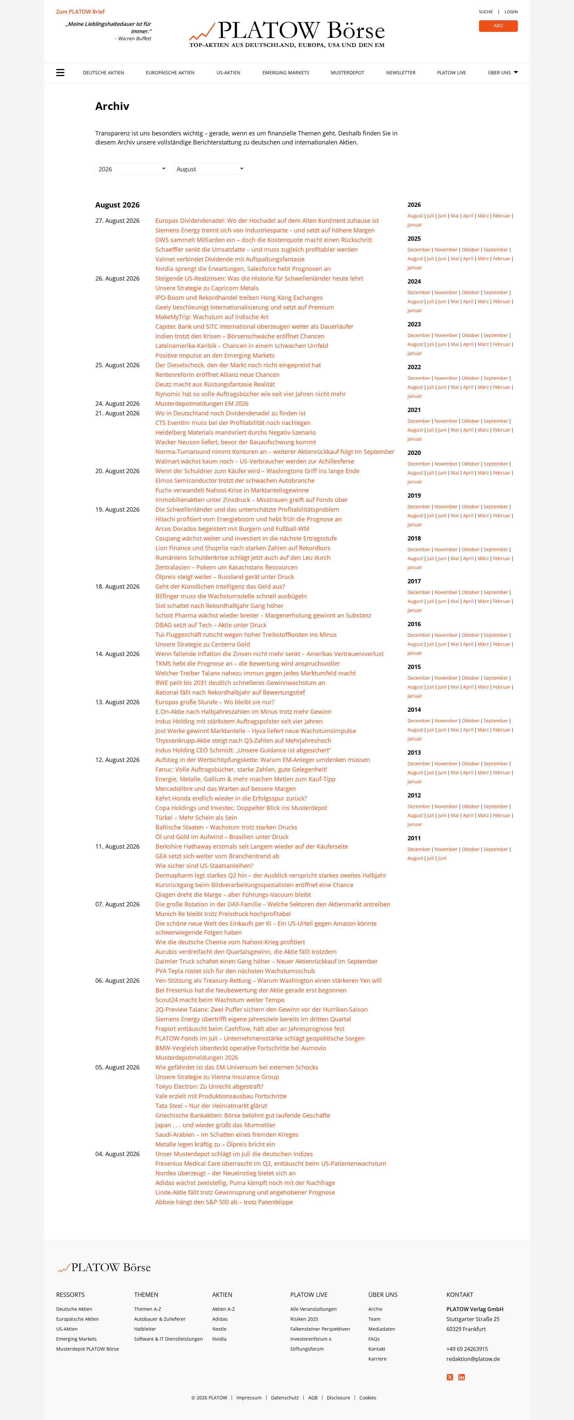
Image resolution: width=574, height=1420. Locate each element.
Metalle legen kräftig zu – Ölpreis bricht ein (215, 1144)
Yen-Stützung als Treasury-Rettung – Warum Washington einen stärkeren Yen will (268, 980)
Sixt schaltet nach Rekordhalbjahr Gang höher (219, 606)
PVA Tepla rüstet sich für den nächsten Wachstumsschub (235, 971)
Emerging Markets (285, 72)
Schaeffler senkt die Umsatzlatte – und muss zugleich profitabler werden (256, 249)
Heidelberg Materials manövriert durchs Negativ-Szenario (235, 432)
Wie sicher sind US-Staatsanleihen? (204, 866)
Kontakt (376, 1349)
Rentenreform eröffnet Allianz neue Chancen (217, 374)
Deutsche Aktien (103, 72)
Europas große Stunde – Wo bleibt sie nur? (214, 702)
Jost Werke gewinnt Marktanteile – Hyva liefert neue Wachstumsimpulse (255, 731)
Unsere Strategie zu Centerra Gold (202, 644)
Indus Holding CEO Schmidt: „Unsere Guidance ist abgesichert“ (243, 750)
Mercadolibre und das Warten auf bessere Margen (225, 789)
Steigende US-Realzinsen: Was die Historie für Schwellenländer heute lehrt (259, 278)
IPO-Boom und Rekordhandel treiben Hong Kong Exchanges (239, 297)
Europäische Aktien (170, 72)
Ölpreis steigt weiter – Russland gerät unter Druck (224, 577)
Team (374, 1319)
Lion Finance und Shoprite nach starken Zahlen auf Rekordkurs (243, 548)
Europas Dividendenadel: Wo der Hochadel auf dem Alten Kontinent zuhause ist (267, 220)
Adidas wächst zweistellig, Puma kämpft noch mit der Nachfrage (245, 1183)
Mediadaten (381, 1329)
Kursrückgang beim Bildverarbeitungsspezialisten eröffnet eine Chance (254, 885)
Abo (498, 25)
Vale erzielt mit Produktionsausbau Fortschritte (221, 1096)
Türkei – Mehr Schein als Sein (196, 817)
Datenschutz (285, 1397)
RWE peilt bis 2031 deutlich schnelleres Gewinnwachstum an (240, 683)
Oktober (471, 249)
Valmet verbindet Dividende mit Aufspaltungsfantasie (230, 259)
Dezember (419, 249)
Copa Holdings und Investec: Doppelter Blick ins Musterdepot (241, 808)
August (415, 215)
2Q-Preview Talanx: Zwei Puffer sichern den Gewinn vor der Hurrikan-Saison (261, 1009)
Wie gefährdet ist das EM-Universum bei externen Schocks (236, 1067)
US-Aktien (228, 72)
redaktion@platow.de (473, 1359)
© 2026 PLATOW (209, 1397)
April (468, 215)
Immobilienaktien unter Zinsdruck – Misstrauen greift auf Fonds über (251, 500)
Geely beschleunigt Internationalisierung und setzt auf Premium (244, 307)
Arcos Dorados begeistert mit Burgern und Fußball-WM (232, 529)
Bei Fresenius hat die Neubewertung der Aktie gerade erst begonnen (250, 990)
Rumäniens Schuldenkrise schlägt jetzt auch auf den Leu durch (243, 557)
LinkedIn (461, 1377)
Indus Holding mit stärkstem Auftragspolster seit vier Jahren (239, 721)
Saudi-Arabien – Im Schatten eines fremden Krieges (227, 1134)
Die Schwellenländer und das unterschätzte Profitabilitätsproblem (247, 509)
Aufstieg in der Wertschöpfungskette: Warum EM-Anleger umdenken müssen (262, 760)
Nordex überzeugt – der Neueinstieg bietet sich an (225, 1173)
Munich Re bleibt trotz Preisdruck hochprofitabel (223, 914)
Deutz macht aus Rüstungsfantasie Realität (215, 384)
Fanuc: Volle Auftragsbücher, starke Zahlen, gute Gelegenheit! (241, 769)
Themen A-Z (147, 1309)
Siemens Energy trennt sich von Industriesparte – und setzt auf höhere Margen (265, 230)
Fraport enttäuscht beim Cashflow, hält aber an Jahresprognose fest (249, 1029)
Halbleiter (145, 1329)
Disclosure (338, 1397)
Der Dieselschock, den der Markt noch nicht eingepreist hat (238, 365)
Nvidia (219, 1339)
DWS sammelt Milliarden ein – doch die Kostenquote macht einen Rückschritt (263, 240)
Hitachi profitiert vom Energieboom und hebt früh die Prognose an (248, 519)
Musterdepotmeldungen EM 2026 (201, 403)
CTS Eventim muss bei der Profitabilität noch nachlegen (233, 423)
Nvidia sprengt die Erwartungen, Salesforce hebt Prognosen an (243, 269)
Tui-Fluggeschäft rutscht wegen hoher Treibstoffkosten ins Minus (246, 634)
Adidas (220, 1319)
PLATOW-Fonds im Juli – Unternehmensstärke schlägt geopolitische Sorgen (260, 1038)
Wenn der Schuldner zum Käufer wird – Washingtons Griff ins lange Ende (257, 471)
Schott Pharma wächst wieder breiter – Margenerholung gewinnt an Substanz (263, 615)
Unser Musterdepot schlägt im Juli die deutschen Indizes (234, 1154)
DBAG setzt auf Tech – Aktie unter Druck (210, 625)
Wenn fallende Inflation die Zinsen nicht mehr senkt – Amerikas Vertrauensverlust (269, 654)
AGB (313, 1397)
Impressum (249, 1397)
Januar (415, 224)
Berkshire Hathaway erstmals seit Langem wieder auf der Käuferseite (251, 846)
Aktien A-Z (223, 1309)
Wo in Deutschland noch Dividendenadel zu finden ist (230, 413)
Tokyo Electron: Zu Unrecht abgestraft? (209, 1086)
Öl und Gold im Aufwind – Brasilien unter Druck (221, 837)
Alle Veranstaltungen (313, 1309)
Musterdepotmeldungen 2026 (196, 1057)
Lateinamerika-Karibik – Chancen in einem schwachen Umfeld (241, 346)
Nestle (219, 1329)
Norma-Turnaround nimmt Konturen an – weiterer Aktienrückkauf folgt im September (274, 452)
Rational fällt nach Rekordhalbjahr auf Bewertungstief (230, 692)
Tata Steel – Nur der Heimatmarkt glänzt (211, 1106)
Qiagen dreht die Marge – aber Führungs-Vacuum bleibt (233, 894)
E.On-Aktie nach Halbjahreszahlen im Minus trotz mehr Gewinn (243, 711)
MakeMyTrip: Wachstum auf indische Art (211, 317)
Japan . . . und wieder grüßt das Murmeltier (215, 1125)
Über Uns (499, 72)
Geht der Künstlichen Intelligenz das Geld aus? (220, 586)
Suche (486, 12)
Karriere (377, 1359)
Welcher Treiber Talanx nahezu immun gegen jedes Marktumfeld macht (255, 673)
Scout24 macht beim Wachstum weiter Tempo (220, 1000)
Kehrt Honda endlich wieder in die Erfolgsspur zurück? (231, 798)
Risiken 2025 (304, 1319)
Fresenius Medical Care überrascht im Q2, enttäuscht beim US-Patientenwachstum (270, 1163)
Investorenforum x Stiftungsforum (310, 1344)
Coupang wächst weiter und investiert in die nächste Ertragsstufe (246, 538)
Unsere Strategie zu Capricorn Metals (207, 288)
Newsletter (401, 72)
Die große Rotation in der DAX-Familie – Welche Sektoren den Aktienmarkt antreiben (272, 904)
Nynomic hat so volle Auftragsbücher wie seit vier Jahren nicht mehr (250, 394)
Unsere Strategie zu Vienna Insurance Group (217, 1077)
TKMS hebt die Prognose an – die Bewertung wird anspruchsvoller (247, 663)
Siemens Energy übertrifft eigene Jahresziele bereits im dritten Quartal (253, 1019)
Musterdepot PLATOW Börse (87, 1349)
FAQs (374, 1339)
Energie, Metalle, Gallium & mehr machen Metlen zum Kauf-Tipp (245, 779)
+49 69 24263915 (467, 1349)
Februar (502, 215)
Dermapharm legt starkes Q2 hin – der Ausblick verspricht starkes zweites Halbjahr (270, 875)
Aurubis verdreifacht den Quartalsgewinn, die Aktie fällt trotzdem (246, 952)
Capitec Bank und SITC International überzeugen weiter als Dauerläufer (254, 326)
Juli (430, 215)
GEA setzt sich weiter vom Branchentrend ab (217, 856)
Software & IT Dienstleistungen (168, 1339)
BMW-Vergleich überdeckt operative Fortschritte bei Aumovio (240, 1048)
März (483, 215)
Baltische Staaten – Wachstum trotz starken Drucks (226, 827)
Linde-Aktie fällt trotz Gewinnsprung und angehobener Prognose (245, 1192)
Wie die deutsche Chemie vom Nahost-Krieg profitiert (230, 942)
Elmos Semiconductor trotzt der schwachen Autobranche (235, 480)
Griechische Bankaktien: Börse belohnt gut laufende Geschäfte (242, 1115)
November (446, 249)
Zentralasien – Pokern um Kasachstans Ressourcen (226, 567)
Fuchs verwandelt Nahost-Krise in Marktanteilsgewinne (232, 490)
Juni (442, 215)
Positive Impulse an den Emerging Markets (215, 355)
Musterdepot (347, 72)
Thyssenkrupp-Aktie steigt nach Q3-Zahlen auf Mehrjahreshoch (243, 740)
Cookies (367, 1397)
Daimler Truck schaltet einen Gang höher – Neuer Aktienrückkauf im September (266, 961)
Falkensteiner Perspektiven (320, 1329)
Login (511, 12)
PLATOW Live (451, 72)
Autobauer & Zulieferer (160, 1319)
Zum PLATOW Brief (80, 11)
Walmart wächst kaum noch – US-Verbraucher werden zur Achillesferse (254, 461)
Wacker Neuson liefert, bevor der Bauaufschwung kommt (235, 442)
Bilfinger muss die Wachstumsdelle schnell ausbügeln (231, 596)
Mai (455, 215)
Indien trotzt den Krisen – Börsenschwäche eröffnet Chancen (240, 336)
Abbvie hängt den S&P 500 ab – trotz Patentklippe (224, 1202)
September (496, 249)
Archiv (375, 1309)
